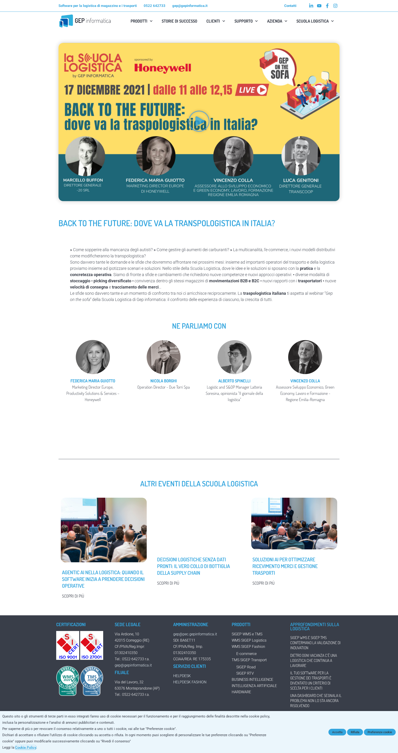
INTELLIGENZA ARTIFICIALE (254, 686)
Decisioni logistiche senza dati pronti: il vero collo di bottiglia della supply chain (193, 566)
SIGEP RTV (245, 673)
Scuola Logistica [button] (312, 21)
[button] (199, 122)
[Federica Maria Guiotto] (93, 357)
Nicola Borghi (163, 380)
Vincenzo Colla (305, 380)
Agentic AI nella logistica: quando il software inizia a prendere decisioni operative (103, 579)
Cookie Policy (25, 747)
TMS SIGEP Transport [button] (249, 660)
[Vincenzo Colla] (305, 357)
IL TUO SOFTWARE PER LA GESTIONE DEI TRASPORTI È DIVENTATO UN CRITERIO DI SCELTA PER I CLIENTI (310, 680)
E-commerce (246, 654)
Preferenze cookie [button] (380, 732)
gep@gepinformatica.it (133, 665)
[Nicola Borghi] (163, 357)
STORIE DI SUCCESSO (179, 21)
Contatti (290, 6)
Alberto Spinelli (234, 380)
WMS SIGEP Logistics (249, 640)
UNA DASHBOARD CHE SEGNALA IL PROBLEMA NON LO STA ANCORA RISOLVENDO (316, 700)
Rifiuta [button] (355, 732)
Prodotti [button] (139, 21)
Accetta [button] (337, 732)
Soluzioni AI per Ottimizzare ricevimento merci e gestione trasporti (285, 566)
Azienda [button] (274, 21)
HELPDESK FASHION (189, 682)
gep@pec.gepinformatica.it (195, 634)
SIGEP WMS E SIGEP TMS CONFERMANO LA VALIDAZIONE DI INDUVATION (315, 642)
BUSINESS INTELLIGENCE (252, 679)
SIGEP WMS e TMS (247, 634)
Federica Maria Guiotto (92, 380)
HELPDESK (182, 676)
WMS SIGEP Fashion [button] (248, 646)
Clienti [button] (213, 21)
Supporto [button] (243, 21)
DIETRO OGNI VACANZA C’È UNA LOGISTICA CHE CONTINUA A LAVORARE (313, 660)
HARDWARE (241, 692)
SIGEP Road (246, 667)
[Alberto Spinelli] (234, 357)
